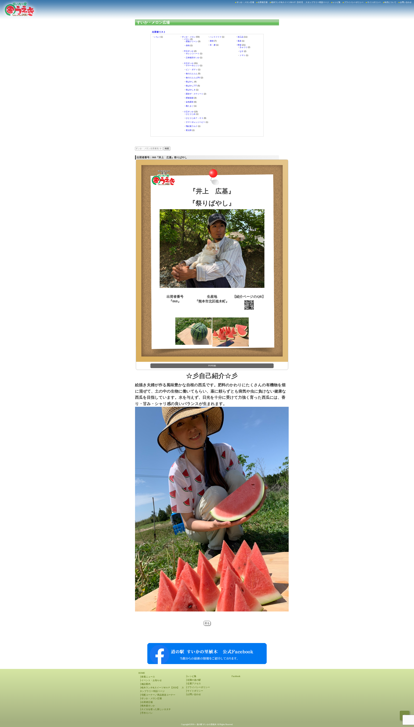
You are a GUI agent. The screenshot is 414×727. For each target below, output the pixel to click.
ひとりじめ (191, 114)
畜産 (239, 41)
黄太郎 (189, 130)
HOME (141, 673)
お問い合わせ (406, 2)
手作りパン (147, 713)
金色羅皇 (190, 102)
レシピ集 (336, 2)
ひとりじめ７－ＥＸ (194, 118)
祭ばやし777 (191, 86)
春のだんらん (191, 73)
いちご (157, 37)
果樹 (212, 41)
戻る (207, 623)
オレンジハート (192, 53)
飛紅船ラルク (191, 126)
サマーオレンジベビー (195, 122)
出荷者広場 (262, 2)
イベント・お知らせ (151, 680)
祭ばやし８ (191, 90)
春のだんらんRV (193, 78)
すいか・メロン (189, 37)
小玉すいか (189, 112)
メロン (187, 39)
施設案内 (145, 684)
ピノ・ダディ (191, 69)
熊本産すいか (148, 706)
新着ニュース (148, 677)
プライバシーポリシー (354, 2)
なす (241, 51)
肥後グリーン (191, 41)
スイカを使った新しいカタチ (156, 709)
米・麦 (213, 45)
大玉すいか (189, 63)
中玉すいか (189, 51)
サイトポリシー (374, 2)
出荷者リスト (159, 32)
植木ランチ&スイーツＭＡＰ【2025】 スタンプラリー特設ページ (300, 2)
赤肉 (188, 45)
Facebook (236, 676)
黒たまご (190, 106)
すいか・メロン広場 (245, 2)
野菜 (239, 45)
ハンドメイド (215, 37)
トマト (242, 55)
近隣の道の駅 (194, 680)
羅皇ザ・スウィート (194, 94)
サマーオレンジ (192, 65)
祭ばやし (190, 82)
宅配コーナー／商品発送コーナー (158, 695)
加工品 (240, 37)
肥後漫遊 (190, 98)
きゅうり (243, 47)
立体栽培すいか (192, 57)
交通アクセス (194, 683)
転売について (390, 2)
